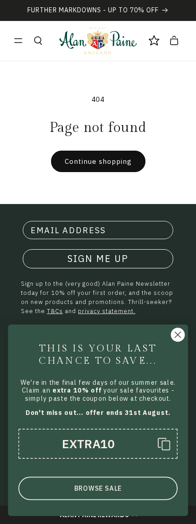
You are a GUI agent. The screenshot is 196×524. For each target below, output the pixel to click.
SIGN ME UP (98, 258)
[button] (18, 41)
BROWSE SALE (98, 488)
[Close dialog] (178, 335)
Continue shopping (98, 161)
